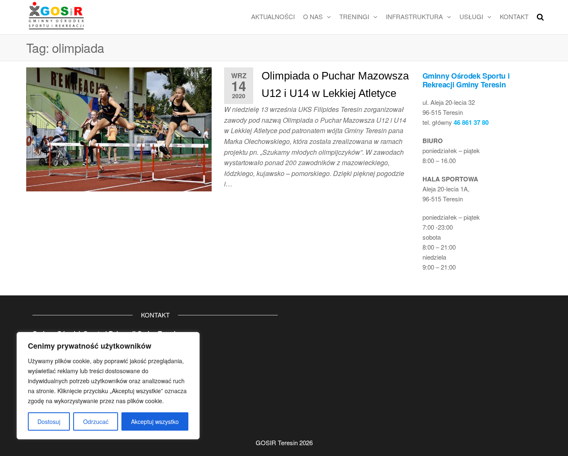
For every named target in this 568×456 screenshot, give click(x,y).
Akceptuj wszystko (155, 421)
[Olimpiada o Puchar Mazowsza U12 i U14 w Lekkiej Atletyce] (119, 128)
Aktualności (273, 16)
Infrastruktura (414, 16)
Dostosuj (48, 421)
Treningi (354, 16)
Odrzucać (96, 421)
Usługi (471, 16)
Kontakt (514, 16)
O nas (313, 16)
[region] (108, 385)
